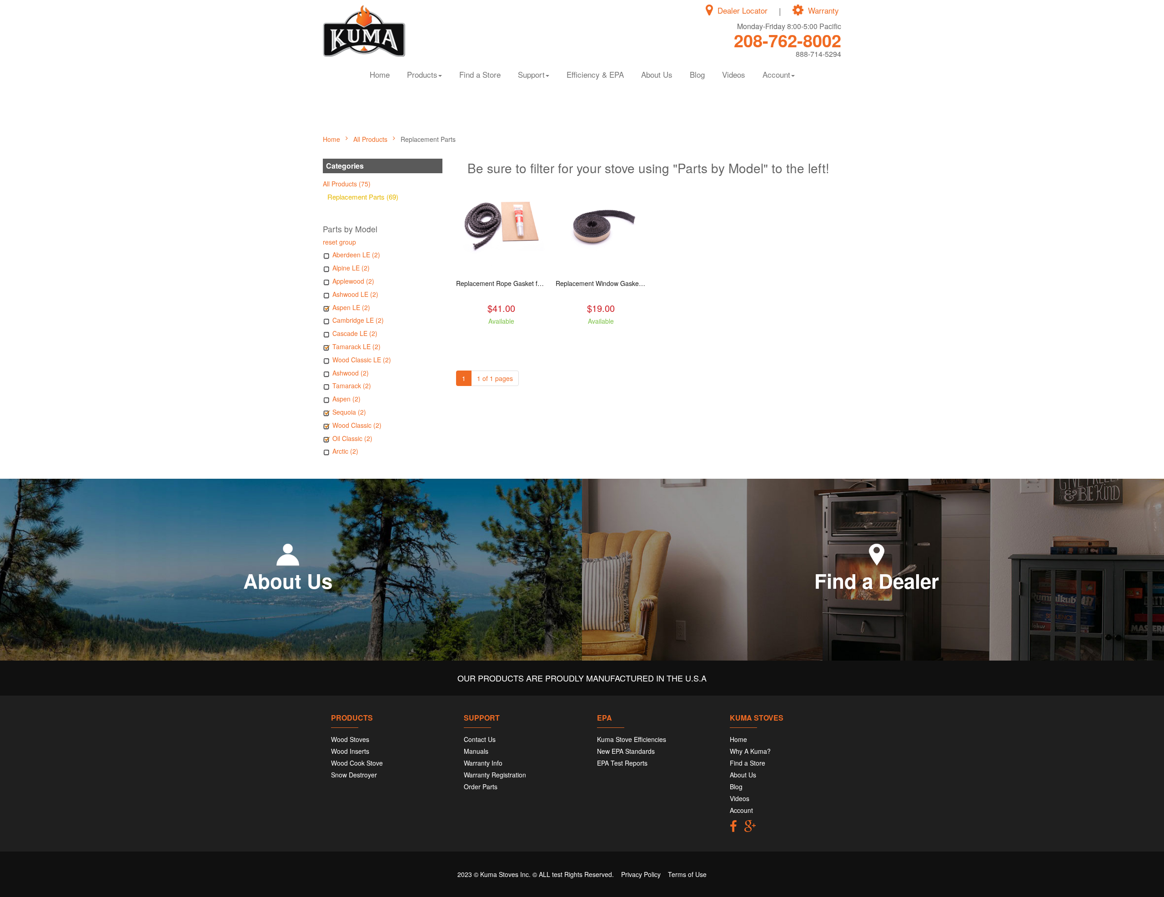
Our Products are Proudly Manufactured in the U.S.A (582, 678)
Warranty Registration (495, 774)
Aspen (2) (346, 398)
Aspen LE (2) (351, 307)
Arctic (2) (345, 451)
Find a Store (480, 74)
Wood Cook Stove (357, 762)
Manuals (476, 751)
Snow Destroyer (354, 774)
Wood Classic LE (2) (361, 359)
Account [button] (776, 74)
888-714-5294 (818, 54)
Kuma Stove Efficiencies (631, 739)
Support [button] (531, 74)
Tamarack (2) (351, 385)
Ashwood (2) (350, 372)
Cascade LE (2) (354, 333)
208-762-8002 (787, 40)
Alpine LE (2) (351, 267)
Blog (697, 74)
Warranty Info (483, 762)
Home (380, 74)
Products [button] (422, 74)
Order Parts (480, 786)
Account (741, 810)
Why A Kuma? (750, 751)
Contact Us (480, 739)
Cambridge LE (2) (358, 320)
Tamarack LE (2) (356, 346)
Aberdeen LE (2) (356, 254)
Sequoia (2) (349, 411)
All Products (371, 139)
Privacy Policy (641, 874)
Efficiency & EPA (595, 74)
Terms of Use (687, 874)
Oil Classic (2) (352, 438)
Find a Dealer (876, 580)
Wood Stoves (350, 739)
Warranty (823, 10)
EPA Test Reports (622, 762)
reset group (339, 241)
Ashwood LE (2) (355, 294)
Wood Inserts (350, 751)
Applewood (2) (353, 281)
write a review (501, 337)
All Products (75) (347, 183)
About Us (656, 74)
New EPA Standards (626, 751)
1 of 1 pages (495, 378)
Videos (733, 74)
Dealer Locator (742, 10)
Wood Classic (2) (356, 425)
